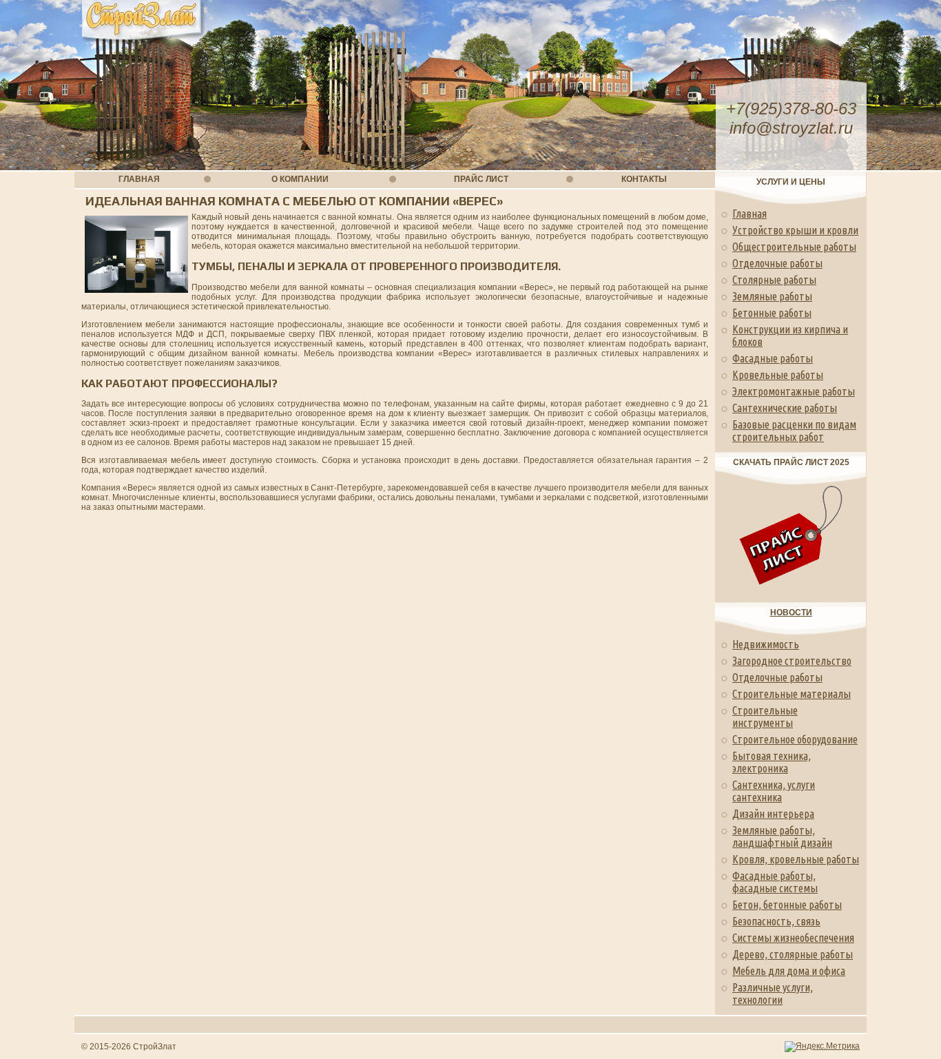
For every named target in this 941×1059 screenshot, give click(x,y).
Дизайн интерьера (773, 814)
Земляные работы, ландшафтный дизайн (782, 836)
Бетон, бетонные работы (787, 904)
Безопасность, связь (776, 921)
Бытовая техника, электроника (771, 762)
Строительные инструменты (765, 716)
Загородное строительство (791, 661)
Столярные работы (774, 280)
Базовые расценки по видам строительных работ (794, 430)
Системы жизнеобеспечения (793, 938)
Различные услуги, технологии (772, 993)
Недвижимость (765, 644)
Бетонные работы (771, 313)
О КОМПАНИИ (300, 179)
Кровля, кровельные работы (795, 859)
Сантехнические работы (784, 408)
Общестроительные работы (794, 246)
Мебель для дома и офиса (788, 971)
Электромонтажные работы (793, 391)
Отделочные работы (777, 263)
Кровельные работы (777, 375)
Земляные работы (772, 296)
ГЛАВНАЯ (139, 179)
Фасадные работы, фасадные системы (775, 882)
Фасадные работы (772, 358)
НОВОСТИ (791, 612)
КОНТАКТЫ (644, 179)
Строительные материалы (791, 694)
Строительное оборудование (795, 739)
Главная (749, 213)
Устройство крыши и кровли (795, 230)
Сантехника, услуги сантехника (773, 791)
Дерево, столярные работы (792, 954)
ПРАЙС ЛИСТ (481, 179)
